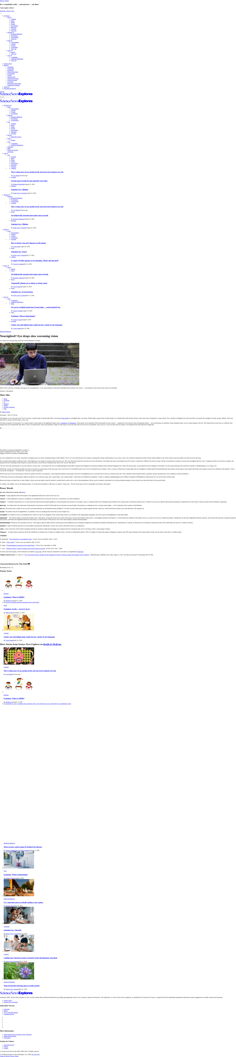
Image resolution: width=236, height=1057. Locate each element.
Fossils (13, 24)
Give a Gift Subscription (11, 1012)
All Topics (7, 16)
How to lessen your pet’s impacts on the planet (28, 243)
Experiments (11, 73)
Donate (2, 91)
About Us (6, 87)
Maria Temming (25, 850)
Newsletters (7, 1038)
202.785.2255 (36, 1054)
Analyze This (11, 77)
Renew (6, 1011)
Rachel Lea (9, 600)
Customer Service (9, 1014)
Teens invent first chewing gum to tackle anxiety (22, 986)
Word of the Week (12, 72)
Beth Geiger (9, 612)
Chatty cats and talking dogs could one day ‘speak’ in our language (37, 325)
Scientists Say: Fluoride (12, 930)
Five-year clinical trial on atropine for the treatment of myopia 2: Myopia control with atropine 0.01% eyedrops (57, 555)
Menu (5, 65)
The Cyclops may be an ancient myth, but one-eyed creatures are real (37, 172)
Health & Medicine (16, 34)
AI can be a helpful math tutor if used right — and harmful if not (35, 307)
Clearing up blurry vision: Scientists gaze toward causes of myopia (25, 548)
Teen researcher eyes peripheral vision (21, 539)
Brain (12, 21)
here (23, 492)
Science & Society (12, 150)
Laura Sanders (17, 328)
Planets (13, 52)
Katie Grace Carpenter (19, 193)
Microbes (14, 27)
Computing (14, 57)
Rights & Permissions (10, 1036)
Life (8, 17)
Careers (6, 1048)
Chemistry (10, 147)
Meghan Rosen (10, 906)
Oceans (13, 45)
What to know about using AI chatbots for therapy (23, 847)
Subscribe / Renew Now (7, 11)
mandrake (64, 423)
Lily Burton (16, 175)
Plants (13, 22)
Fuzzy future (10, 542)
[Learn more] (29, 564)
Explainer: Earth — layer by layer (17, 609)
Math (8, 148)
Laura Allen (16, 246)
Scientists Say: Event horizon (22, 292)
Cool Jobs (10, 82)
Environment (15, 42)
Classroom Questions (13, 85)
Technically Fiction (13, 78)
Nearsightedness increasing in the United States (20, 545)
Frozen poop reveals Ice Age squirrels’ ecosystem (29, 181)
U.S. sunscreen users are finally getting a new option (24, 902)
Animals (13, 19)
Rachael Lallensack (19, 219)
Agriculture (14, 47)
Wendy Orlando (17, 311)
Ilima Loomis (6, 412)
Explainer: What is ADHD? (14, 597)
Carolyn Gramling (18, 264)
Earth (9, 40)
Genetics (13, 29)
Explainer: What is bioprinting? (23, 316)
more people (64, 418)
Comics (9, 75)
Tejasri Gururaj (17, 319)
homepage (80, 551)
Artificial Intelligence (17, 59)
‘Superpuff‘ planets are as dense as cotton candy (29, 283)
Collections (10, 68)
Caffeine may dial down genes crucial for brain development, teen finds (30, 958)
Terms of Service (5, 1056)
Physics (9, 135)
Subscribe (6, 1009)
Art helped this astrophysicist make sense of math (30, 215)
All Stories (10, 67)
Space (9, 50)
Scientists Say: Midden (19, 190)
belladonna (73, 423)
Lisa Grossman (17, 286)
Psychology (14, 35)
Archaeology (15, 37)
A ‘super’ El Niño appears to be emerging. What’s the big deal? (35, 261)
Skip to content (4, 1)
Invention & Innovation (14, 83)
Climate (13, 44)
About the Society (9, 1045)
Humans (10, 32)
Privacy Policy (14, 1056)
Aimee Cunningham (12, 850)
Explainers (10, 70)
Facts (36, 551)
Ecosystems (14, 26)
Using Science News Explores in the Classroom (18, 1034)
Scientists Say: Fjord (19, 252)
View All (13, 30)
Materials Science (16, 137)
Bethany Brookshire (19, 184)
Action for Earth (12, 80)
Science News (8, 63)
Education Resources (10, 88)
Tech (9, 55)
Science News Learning (11, 1002)
